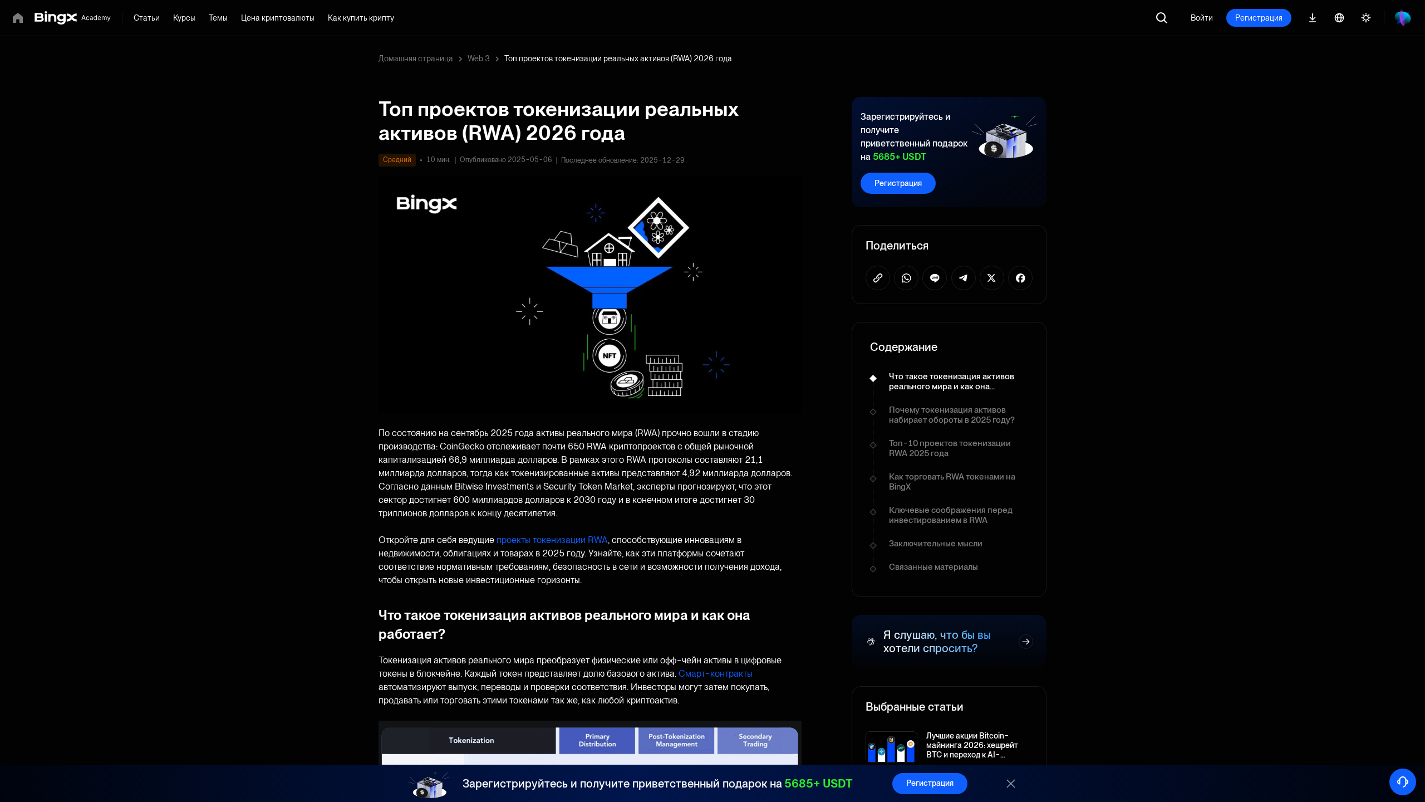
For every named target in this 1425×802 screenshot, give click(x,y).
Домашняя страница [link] (416, 58)
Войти (1202, 17)
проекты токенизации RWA (552, 540)
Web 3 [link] (479, 58)
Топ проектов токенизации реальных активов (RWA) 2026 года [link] (618, 58)
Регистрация (1258, 17)
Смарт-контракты (716, 673)
